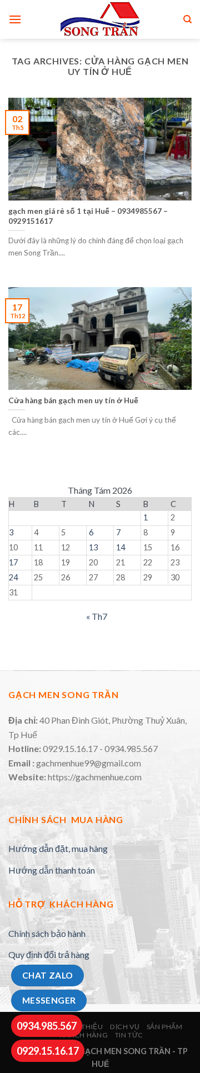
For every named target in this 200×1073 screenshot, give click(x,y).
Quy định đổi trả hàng (48, 954)
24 (13, 577)
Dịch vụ (124, 1026)
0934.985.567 (47, 1026)
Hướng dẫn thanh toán (51, 870)
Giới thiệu (83, 1026)
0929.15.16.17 (48, 1051)
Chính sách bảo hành (47, 933)
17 (13, 562)
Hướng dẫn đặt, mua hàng (58, 848)
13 (93, 547)
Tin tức (129, 1035)
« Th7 (96, 616)
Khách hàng (83, 1035)
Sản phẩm (165, 1026)
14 (120, 547)
